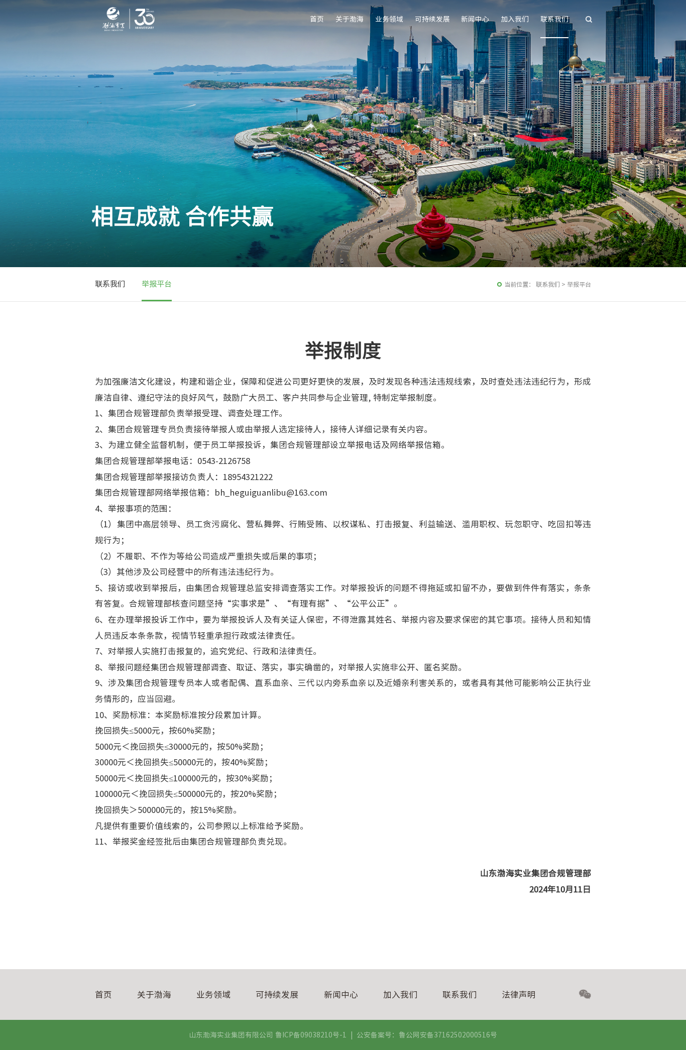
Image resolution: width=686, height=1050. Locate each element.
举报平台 (157, 284)
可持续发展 (432, 19)
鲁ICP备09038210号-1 (311, 1034)
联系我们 (554, 19)
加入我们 (515, 19)
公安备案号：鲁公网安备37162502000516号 (427, 1034)
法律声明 (519, 994)
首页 (317, 19)
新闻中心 (475, 19)
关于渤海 (349, 19)
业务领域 (389, 19)
